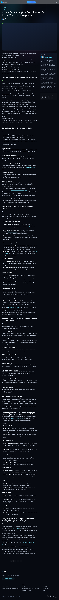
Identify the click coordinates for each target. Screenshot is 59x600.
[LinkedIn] (56, 596)
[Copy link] (52, 97)
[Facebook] (47, 596)
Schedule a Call (31, 2)
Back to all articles (52, 561)
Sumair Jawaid (48, 57)
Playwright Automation (26, 590)
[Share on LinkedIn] (49, 97)
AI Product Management (6, 584)
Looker (6, 253)
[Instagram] (53, 596)
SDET (23, 584)
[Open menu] (56, 2)
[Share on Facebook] (42, 97)
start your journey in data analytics (19, 190)
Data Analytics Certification (14, 307)
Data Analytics (5, 586)
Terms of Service (46, 588)
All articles (5, 7)
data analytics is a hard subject (16, 418)
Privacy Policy (45, 586)
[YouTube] (50, 596)
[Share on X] (45, 97)
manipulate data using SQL (26, 226)
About (44, 590)
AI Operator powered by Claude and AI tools (10, 588)
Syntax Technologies (16, 528)
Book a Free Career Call (8, 578)
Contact (44, 584)
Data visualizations (12, 232)
